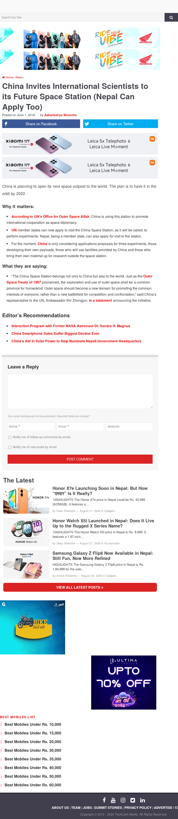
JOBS (87, 807)
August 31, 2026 (90, 511)
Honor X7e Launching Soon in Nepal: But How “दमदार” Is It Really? (100, 491)
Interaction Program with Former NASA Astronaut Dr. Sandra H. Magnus (71, 325)
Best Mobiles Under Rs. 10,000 (32, 724)
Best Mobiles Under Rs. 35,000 (32, 759)
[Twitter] (132, 800)
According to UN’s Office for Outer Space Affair (50, 216)
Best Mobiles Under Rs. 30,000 (32, 750)
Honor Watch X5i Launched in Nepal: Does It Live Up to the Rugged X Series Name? (103, 523)
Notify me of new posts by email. (35, 447)
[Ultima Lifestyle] (123, 708)
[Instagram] (123, 800)
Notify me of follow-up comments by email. (42, 437)
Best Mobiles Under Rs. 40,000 (32, 767)
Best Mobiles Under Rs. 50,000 (32, 776)
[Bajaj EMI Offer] (32, 653)
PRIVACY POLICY (138, 807)
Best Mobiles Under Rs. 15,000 (32, 733)
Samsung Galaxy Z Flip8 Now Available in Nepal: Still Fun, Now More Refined (103, 555)
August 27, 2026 (90, 543)
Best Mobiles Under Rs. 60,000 (32, 785)
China (42, 243)
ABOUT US (60, 807)
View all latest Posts (79, 587)
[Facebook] (104, 800)
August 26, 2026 (91, 576)
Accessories (112, 543)
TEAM (76, 807)
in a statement (100, 300)
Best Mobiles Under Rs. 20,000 (32, 741)
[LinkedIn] (142, 800)
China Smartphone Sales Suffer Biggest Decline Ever (55, 333)
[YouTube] (113, 800)
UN (14, 230)
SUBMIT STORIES (108, 807)
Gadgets (109, 511)
